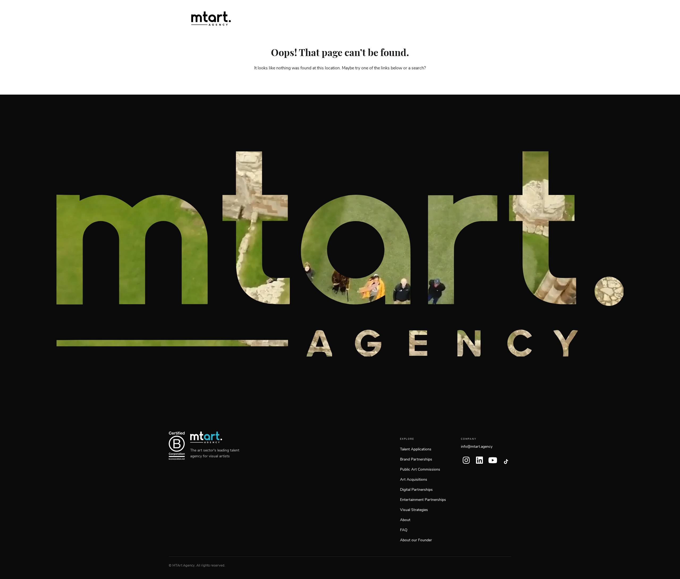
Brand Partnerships (416, 459)
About (405, 520)
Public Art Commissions (420, 469)
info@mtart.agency (476, 447)
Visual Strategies (414, 510)
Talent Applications (415, 449)
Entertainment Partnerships (423, 500)
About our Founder (416, 540)
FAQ (403, 530)
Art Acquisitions (413, 479)
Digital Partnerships (416, 490)
